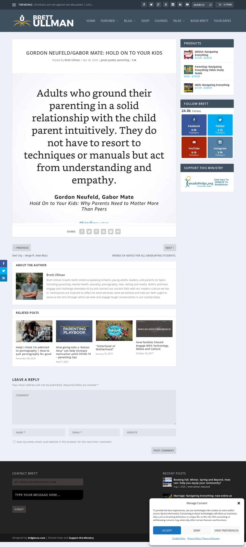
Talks (177, 21)
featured (205, 486)
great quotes (108, 60)
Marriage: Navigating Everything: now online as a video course (203, 497)
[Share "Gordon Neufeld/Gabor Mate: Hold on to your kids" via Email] (110, 231)
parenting (123, 60)
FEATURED (108, 21)
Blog (128, 21)
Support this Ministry (81, 537)
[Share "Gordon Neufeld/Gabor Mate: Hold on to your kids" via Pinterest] (96, 231)
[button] (239, 503)
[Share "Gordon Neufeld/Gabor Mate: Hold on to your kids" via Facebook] (82, 231)
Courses (161, 21)
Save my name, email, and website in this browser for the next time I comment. (64, 441)
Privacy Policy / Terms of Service (203, 538)
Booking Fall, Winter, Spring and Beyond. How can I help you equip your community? (202, 481)
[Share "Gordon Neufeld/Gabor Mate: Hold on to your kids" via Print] (118, 231)
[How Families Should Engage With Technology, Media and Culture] (154, 328)
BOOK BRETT (199, 21)
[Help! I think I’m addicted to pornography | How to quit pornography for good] (34, 331)
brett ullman (194, 486)
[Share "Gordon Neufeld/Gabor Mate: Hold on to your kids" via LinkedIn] (103, 231)
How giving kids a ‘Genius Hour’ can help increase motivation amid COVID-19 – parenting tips (73, 352)
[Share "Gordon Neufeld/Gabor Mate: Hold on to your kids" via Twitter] (89, 231)
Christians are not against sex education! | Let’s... (63, 4)
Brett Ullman (72, 60)
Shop (145, 21)
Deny (196, 530)
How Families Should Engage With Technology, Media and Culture (152, 345)
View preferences (226, 530)
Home (90, 21)
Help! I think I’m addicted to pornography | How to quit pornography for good (34, 350)
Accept (167, 530)
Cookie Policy (178, 538)
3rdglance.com (36, 537)
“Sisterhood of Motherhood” (105, 347)
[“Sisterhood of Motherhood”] (114, 330)
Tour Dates (222, 21)
